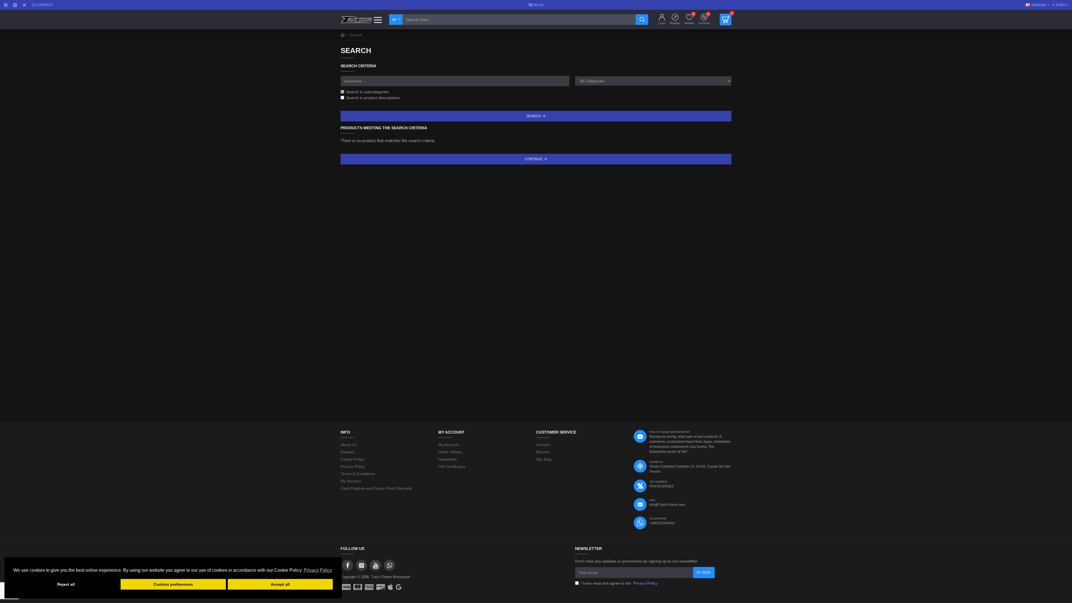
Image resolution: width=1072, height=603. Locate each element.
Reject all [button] (66, 584)
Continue (533, 159)
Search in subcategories (367, 92)
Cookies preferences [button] (173, 584)
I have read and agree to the (619, 583)
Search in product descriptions (373, 97)
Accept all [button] (280, 584)
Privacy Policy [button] (318, 570)
